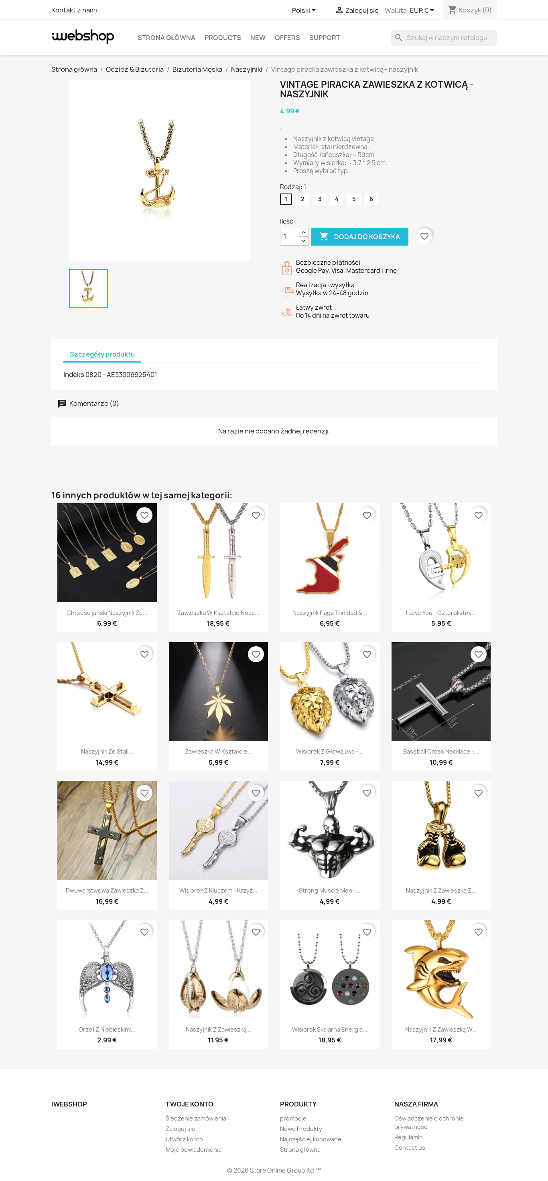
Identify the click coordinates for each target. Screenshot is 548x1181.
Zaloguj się (180, 1129)
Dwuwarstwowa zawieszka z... (107, 890)
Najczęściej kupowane (310, 1139)
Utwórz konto (184, 1139)
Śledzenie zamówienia (196, 1118)
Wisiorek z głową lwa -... (329, 751)
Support (324, 37)
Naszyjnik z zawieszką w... (441, 1029)
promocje (293, 1118)
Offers (287, 37)
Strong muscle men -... (330, 890)
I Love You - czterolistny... (441, 613)
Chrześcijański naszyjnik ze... (107, 613)
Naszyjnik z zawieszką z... (441, 890)
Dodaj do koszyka (359, 236)
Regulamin (408, 1137)
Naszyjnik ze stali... (107, 751)
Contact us (409, 1147)
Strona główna (166, 37)
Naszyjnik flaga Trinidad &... (329, 613)
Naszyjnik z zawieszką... (218, 1029)
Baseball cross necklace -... (441, 751)
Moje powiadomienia (193, 1149)
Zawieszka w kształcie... (218, 751)
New (258, 37)
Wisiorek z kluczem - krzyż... (218, 890)
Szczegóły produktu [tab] (102, 354)
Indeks (73, 375)
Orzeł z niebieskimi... (107, 1029)
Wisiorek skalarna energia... (329, 1029)
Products (223, 37)
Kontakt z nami (74, 10)
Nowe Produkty (301, 1129)
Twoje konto (189, 1104)
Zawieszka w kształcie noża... (218, 613)
